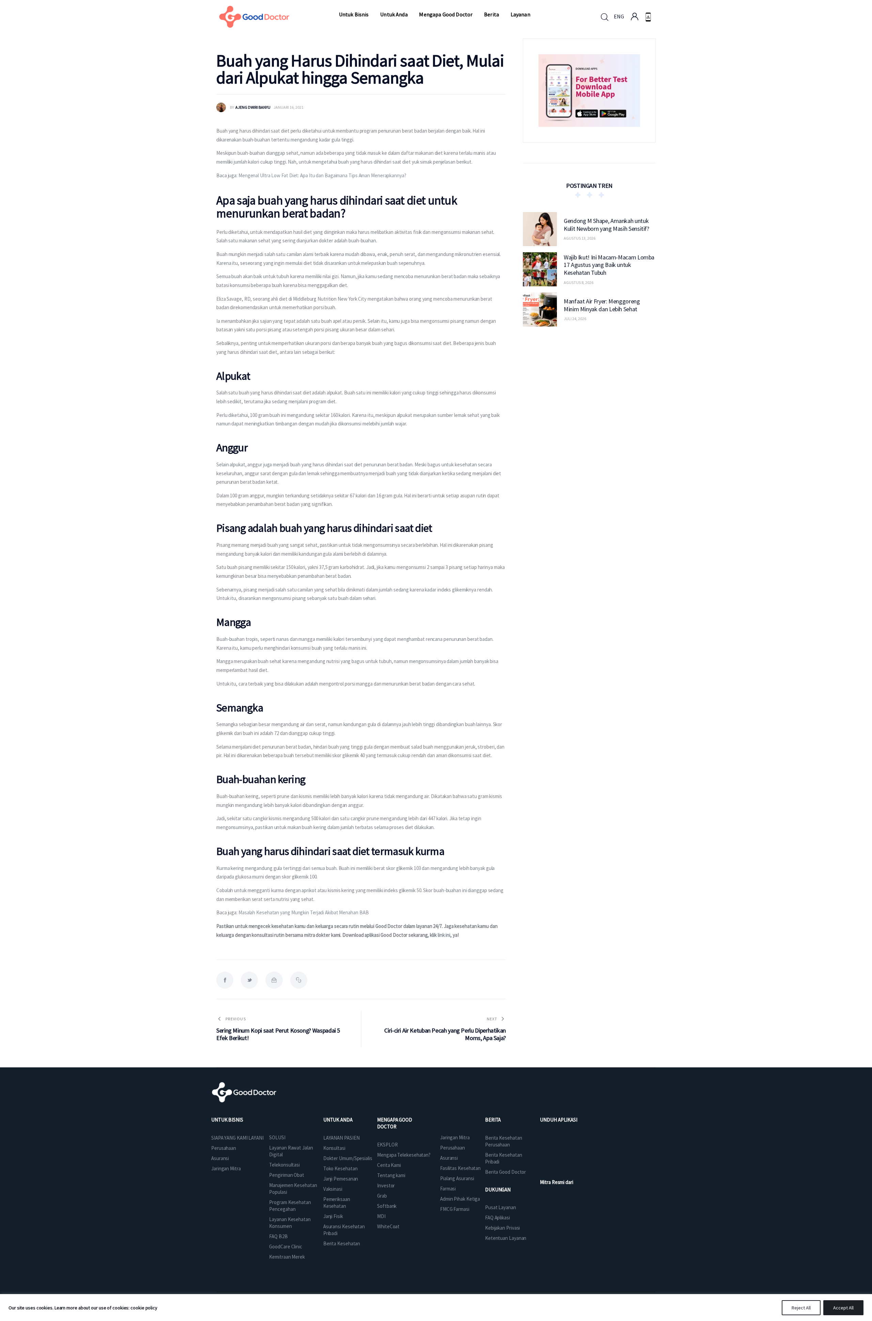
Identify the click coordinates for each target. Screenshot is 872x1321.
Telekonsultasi (284, 1164)
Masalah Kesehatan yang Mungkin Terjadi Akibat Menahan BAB (303, 912)
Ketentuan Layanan (505, 1238)
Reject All (801, 1308)
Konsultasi (334, 1148)
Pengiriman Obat (286, 1175)
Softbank (386, 1206)
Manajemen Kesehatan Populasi (293, 1188)
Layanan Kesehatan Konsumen (289, 1222)
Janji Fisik (333, 1216)
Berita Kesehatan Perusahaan (503, 1141)
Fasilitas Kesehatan (460, 1168)
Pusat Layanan (500, 1207)
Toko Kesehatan (340, 1168)
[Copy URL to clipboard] (298, 980)
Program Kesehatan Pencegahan (290, 1205)
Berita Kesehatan (341, 1243)
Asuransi (220, 1158)
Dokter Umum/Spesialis (347, 1158)
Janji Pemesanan (340, 1178)
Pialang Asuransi (457, 1178)
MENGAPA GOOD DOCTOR (394, 1123)
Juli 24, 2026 (575, 318)
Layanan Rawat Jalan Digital (291, 1151)
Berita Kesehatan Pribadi (503, 1158)
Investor (386, 1185)
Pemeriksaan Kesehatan (336, 1202)
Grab (382, 1195)
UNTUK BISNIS (227, 1119)
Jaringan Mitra (226, 1168)
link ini (444, 935)
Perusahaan (223, 1148)
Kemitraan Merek (287, 1257)
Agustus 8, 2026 (578, 282)
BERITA (493, 1119)
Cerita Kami (389, 1165)
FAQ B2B (278, 1236)
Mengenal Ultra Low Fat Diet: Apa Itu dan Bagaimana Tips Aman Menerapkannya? (322, 175)
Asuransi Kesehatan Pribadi (344, 1229)
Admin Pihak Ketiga (460, 1199)
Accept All (843, 1308)
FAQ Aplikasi (497, 1217)
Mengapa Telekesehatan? (404, 1155)
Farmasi (448, 1188)
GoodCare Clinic (285, 1246)
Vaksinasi (332, 1189)
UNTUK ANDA (338, 1119)
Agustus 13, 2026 (579, 238)
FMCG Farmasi (454, 1209)
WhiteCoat (388, 1226)
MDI (381, 1216)
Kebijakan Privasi (502, 1228)
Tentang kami (391, 1175)
